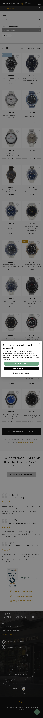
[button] (21, 373)
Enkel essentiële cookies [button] (21, 368)
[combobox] (37, 344)
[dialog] (21, 359)
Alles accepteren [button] (21, 364)
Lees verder (6, 359)
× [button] (39, 343)
